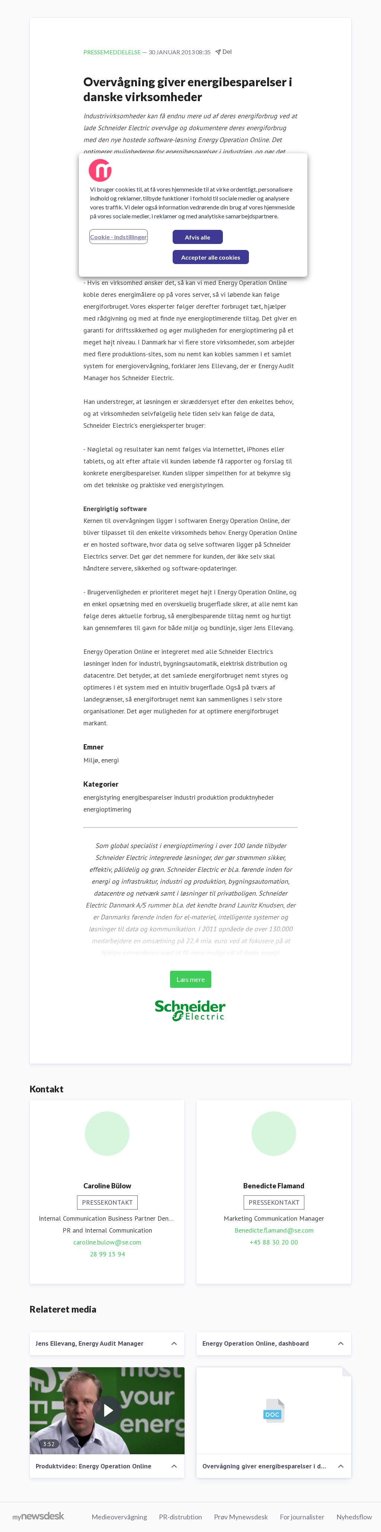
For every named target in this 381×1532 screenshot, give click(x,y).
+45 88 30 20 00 (274, 1242)
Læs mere (190, 979)
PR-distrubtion (180, 1517)
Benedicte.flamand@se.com (274, 1230)
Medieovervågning (119, 1517)
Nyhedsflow (354, 1517)
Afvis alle (197, 237)
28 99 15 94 (107, 1254)
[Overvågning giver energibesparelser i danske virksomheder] (273, 1410)
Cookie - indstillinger (118, 236)
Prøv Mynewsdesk (241, 1517)
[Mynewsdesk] (38, 1517)
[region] (193, 215)
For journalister (302, 1517)
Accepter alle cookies (210, 257)
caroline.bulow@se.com (107, 1242)
